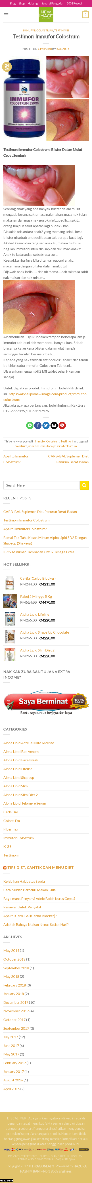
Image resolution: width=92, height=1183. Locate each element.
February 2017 (14, 1063)
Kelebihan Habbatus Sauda (24, 881)
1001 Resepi (74, 3)
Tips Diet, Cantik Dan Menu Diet (40, 867)
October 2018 (14, 959)
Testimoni (61, 30)
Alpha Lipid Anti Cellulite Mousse (28, 743)
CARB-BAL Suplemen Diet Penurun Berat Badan (40, 511)
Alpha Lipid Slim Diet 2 (20, 794)
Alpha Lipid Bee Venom (21, 751)
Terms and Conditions (35, 1159)
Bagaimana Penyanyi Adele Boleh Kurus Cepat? (39, 898)
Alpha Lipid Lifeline (17, 769)
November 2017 (16, 1011)
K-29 (7, 846)
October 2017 (14, 1019)
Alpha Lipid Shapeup (18, 777)
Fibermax (10, 829)
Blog (13, 3)
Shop (22, 3)
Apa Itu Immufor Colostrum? (25, 529)
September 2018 (16, 968)
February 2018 (14, 985)
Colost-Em (11, 820)
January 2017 (13, 1071)
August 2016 (13, 1080)
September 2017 (16, 1028)
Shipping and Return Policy (61, 1156)
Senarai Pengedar (53, 3)
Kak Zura (62, 48)
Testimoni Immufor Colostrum (26, 520)
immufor (33, 446)
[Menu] (6, 14)
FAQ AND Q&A (65, 1159)
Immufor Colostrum (38, 30)
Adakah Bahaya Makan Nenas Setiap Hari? (36, 924)
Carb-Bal (10, 812)
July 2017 (10, 1037)
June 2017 (11, 1045)
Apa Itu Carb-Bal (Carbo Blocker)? (30, 916)
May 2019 (11, 950)
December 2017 (15, 1002)
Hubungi (33, 3)
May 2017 (11, 1054)
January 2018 (13, 993)
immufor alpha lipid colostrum (58, 446)
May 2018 (11, 976)
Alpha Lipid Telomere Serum (24, 803)
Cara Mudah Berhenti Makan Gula (29, 890)
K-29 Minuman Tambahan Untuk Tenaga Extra (38, 552)
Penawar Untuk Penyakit (22, 907)
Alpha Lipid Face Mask (20, 760)
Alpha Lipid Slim (15, 786)
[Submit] (84, 485)
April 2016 (11, 1089)
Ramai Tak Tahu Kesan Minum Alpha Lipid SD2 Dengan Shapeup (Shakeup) (45, 540)
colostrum (21, 446)
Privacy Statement (22, 1156)
